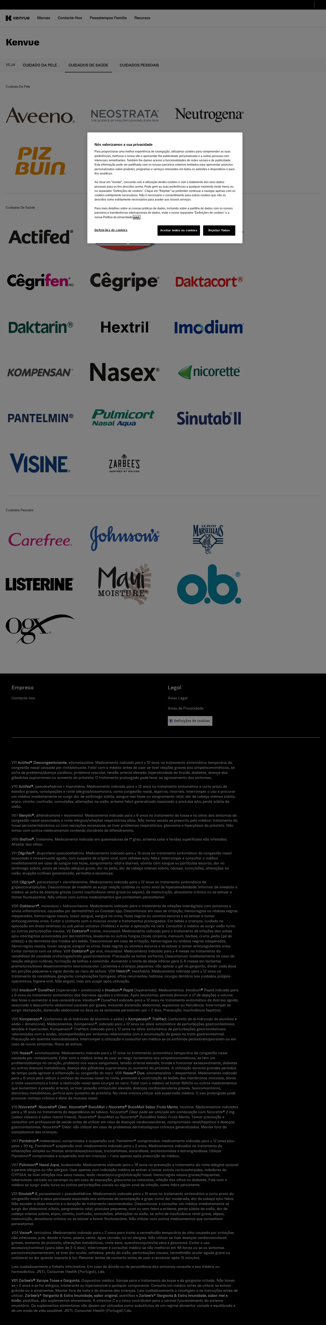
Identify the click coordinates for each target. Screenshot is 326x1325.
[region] (164, 187)
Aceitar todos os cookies (179, 230)
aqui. (136, 217)
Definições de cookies (111, 230)
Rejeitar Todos (219, 230)
